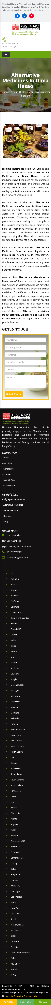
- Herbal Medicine (10, 510)
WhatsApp (26, 1002)
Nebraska (15, 718)
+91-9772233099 (10, 43)
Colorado (15, 606)
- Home (5, 457)
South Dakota (17, 785)
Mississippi (15, 701)
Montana (15, 712)
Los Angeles (16, 896)
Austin (13, 830)
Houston (15, 880)
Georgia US (16, 629)
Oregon (14, 763)
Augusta (14, 824)
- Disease (6, 516)
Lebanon (15, 941)
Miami (13, 902)
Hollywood (15, 874)
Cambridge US (17, 857)
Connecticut (16, 612)
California (15, 601)
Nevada (14, 724)
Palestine (15, 947)
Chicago (14, 863)
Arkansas (15, 595)
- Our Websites (9, 485)
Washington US (18, 924)
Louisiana (15, 673)
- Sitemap (6, 474)
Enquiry (43, 1002)
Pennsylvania (17, 768)
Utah (13, 802)
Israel (13, 935)
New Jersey (16, 735)
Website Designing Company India (21, 996)
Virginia (14, 807)
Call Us (9, 1002)
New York (15, 908)
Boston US (16, 846)
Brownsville (16, 852)
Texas (13, 796)
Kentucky (15, 668)
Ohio (13, 757)
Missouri (14, 707)
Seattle (14, 919)
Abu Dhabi (15, 963)
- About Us (7, 463)
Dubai (13, 958)
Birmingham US (18, 841)
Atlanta (14, 818)
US (12, 573)
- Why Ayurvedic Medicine (14, 499)
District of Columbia (20, 618)
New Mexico (16, 740)
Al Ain (13, 975)
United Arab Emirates (20, 952)
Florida (14, 623)
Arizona (14, 590)
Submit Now (12, 394)
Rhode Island (17, 774)
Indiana (14, 651)
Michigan (15, 690)
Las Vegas (15, 891)
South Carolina (17, 779)
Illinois (13, 645)
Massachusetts (18, 684)
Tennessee (16, 790)
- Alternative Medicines (12, 504)
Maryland (15, 679)
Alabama (15, 579)
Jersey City (15, 885)
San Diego (15, 913)
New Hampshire (18, 729)
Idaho (13, 640)
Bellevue (14, 835)
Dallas (13, 869)
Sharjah (14, 969)
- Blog (5, 521)
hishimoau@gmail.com (12, 46)
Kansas (14, 662)
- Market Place (8, 480)
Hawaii (14, 634)
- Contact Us (8, 468)
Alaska (14, 584)
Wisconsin (15, 813)
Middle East (16, 930)
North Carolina (17, 746)
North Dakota (17, 751)
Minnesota (15, 696)
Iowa (13, 657)
